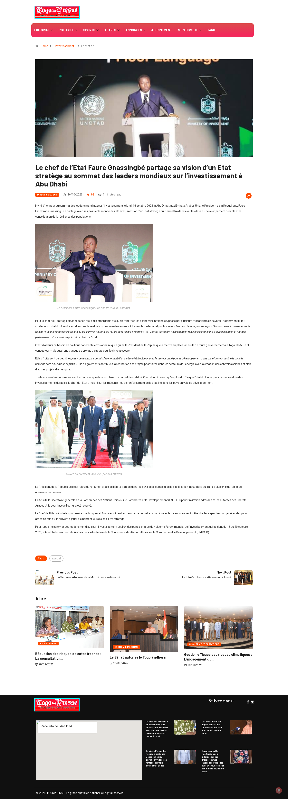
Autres (110, 30)
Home (44, 46)
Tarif (211, 30)
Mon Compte (188, 30)
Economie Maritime (52, 647)
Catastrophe (197, 643)
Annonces (133, 30)
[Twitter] (252, 702)
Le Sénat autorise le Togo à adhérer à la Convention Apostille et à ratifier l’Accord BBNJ (212, 728)
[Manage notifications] (279, 790)
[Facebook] (248, 702)
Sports (89, 30)
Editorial (42, 30)
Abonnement (161, 30)
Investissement (64, 46)
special (56, 558)
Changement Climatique (130, 644)
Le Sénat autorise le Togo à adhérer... (65, 657)
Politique (66, 30)
